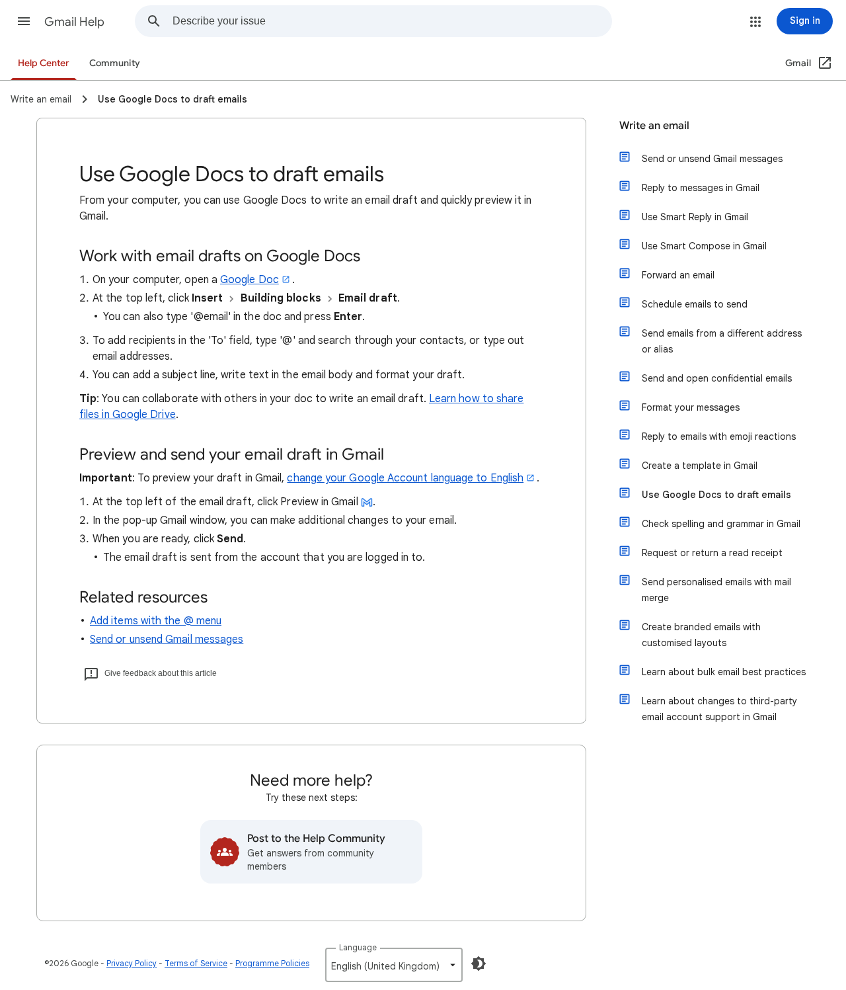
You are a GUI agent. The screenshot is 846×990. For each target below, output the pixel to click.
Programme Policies (272, 963)
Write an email (654, 125)
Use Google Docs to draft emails (716, 495)
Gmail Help (74, 22)
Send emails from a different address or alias (722, 341)
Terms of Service (196, 963)
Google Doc (249, 279)
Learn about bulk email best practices (724, 672)
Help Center (43, 63)
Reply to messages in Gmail (700, 188)
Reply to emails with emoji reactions (719, 436)
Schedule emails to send (695, 304)
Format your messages (691, 407)
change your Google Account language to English (405, 478)
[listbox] (394, 965)
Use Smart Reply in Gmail (695, 217)
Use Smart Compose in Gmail (704, 246)
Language (358, 947)
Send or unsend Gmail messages (166, 639)
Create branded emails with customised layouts (701, 635)
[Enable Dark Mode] (478, 963)
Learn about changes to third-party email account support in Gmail (719, 709)
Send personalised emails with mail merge (716, 590)
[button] (24, 21)
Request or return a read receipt (712, 553)
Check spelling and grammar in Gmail (721, 524)
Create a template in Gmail (699, 466)
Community (114, 63)
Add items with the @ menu (155, 621)
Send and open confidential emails (717, 378)
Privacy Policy (131, 963)
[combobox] (392, 21)
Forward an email (678, 275)
